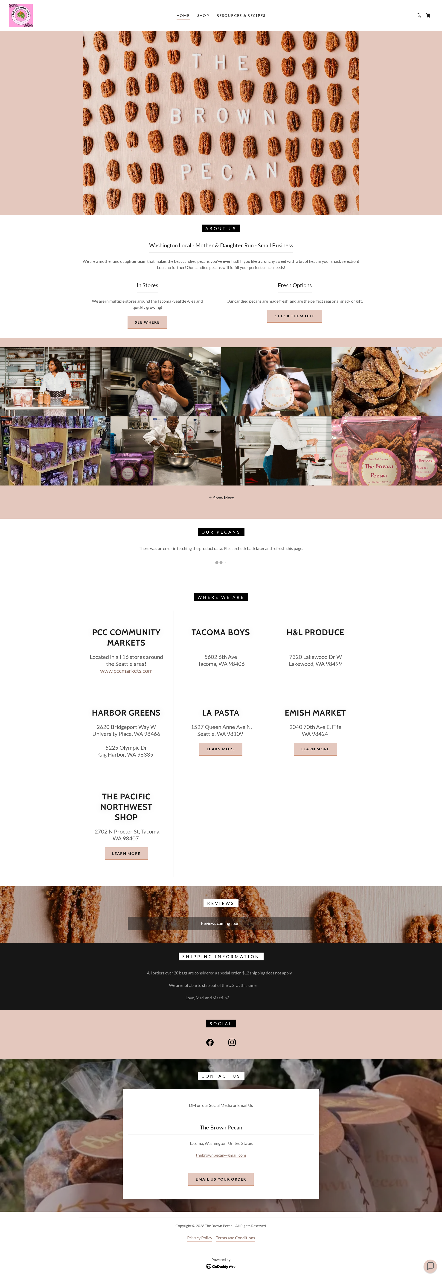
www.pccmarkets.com (126, 670)
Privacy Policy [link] (199, 1237)
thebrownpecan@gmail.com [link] (221, 1155)
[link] (21, 15)
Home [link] (183, 15)
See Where (147, 322)
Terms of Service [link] (32, 1201)
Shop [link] (203, 15)
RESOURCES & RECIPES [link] (241, 15)
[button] (221, 497)
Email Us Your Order (221, 1179)
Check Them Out (294, 316)
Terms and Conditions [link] (235, 1237)
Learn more (221, 749)
